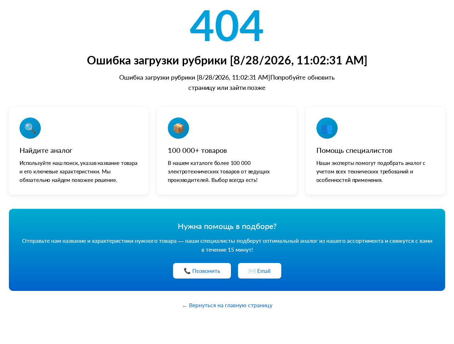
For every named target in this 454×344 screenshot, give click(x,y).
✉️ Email (260, 270)
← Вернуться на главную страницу (227, 305)
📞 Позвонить (202, 270)
